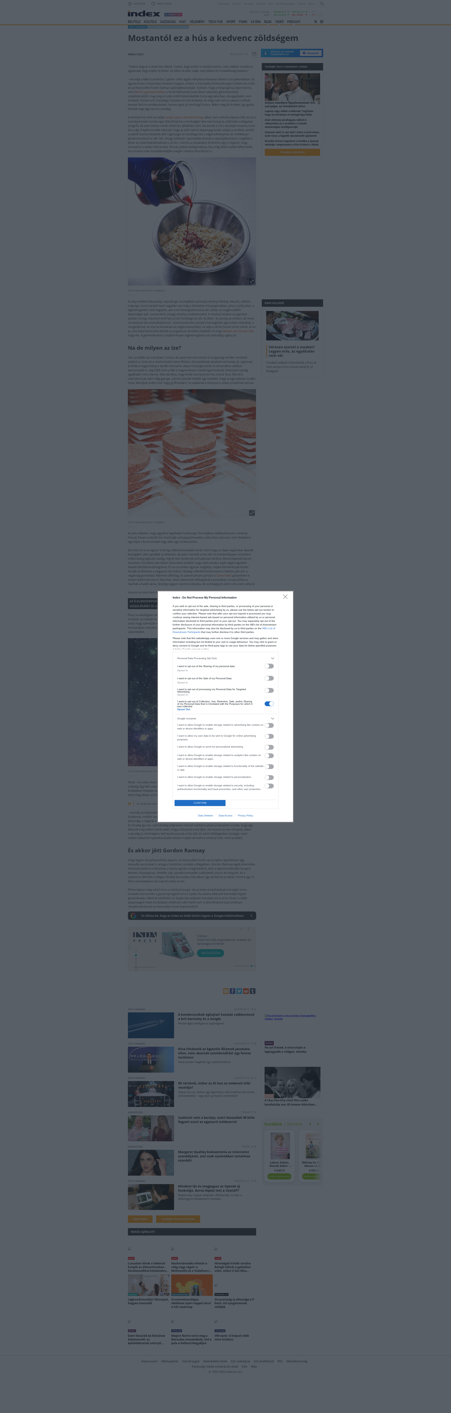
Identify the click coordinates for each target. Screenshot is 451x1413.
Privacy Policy (245, 815)
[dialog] (225, 706)
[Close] (286, 598)
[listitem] (225, 658)
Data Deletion (205, 815)
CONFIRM (200, 803)
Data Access (225, 815)
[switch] (269, 666)
